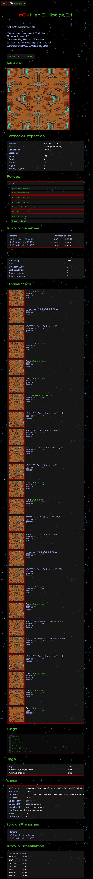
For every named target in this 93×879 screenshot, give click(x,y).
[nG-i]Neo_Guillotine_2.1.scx (21, 238)
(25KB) (20, 56)
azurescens (31, 800)
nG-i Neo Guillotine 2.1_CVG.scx (23, 242)
